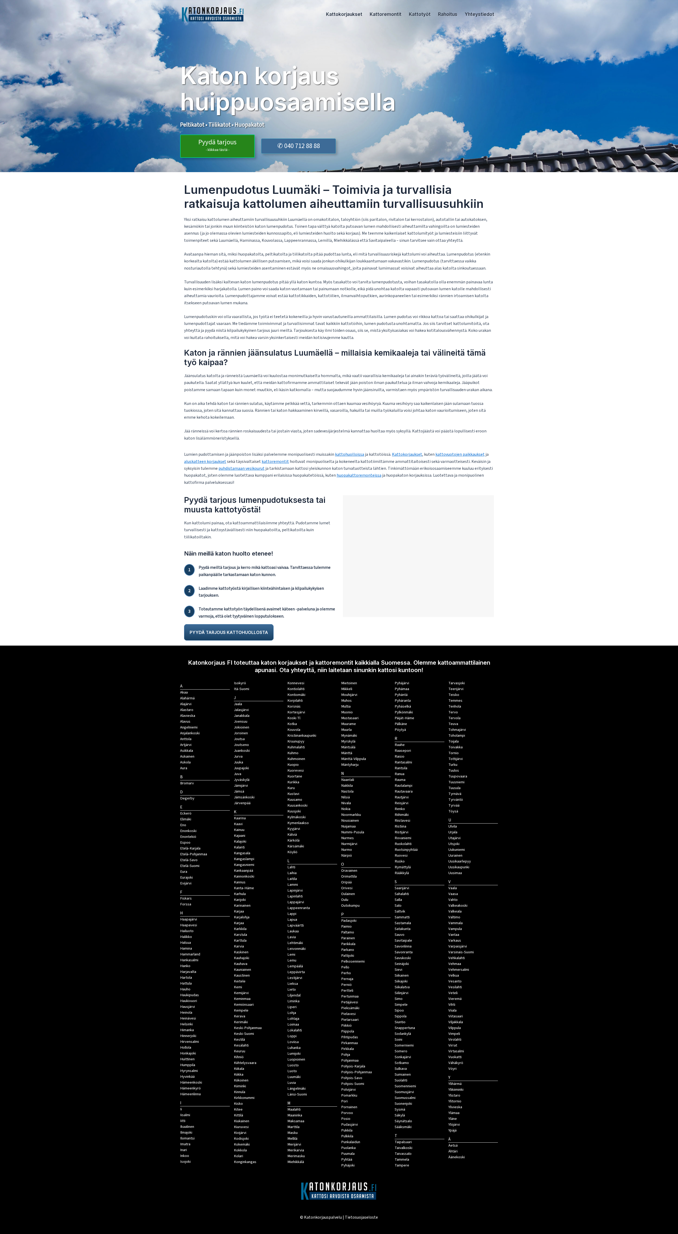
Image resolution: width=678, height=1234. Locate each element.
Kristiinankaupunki (301, 735)
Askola (185, 762)
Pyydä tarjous (217, 145)
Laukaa (293, 931)
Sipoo (399, 1010)
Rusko (400, 861)
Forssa (185, 904)
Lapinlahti (295, 896)
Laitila (292, 879)
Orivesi (347, 888)
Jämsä (239, 791)
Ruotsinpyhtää (406, 849)
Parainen (348, 938)
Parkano (347, 950)
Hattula (186, 983)
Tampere (402, 1165)
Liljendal (294, 995)
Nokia (345, 809)
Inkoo (184, 1156)
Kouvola (293, 729)
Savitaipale (403, 940)
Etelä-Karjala (190, 848)
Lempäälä (295, 966)
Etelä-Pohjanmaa (193, 854)
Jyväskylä (241, 780)
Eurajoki (186, 877)
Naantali (347, 780)
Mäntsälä (348, 747)
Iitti (182, 1121)
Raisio (399, 756)
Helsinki (186, 1024)
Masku (292, 1132)
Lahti (291, 867)
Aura (183, 768)
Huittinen (187, 1059)
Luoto (292, 1071)
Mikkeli (346, 689)
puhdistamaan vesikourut (241, 468)
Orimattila (349, 876)
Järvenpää (242, 803)
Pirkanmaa (349, 1043)
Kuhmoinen (296, 759)
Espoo (185, 842)
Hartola (186, 977)
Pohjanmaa (350, 1060)
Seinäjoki (402, 964)
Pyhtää (346, 1159)
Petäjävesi (349, 1002)
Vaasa (453, 894)
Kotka (292, 724)
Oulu (344, 899)
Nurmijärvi (349, 844)
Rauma (400, 780)
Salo (398, 905)
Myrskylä (348, 741)
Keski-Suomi (244, 1033)
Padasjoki (348, 920)
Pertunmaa (350, 996)
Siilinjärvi (401, 993)
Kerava (239, 1016)
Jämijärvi (241, 785)
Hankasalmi (189, 960)
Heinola (186, 1012)
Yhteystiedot (479, 14)
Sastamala (403, 923)
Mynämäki (349, 735)
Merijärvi (294, 1144)
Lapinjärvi (295, 890)
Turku (452, 764)
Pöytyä (400, 729)
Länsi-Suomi (297, 1094)
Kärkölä (293, 840)
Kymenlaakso (298, 823)
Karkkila (240, 929)
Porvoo (347, 1113)
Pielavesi (348, 1014)
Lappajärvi (295, 902)
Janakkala (241, 715)
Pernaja (347, 979)
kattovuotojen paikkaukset (460, 454)
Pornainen (349, 1107)
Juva (237, 774)
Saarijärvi (402, 888)
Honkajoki (188, 1053)
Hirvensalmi (189, 1041)
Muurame (348, 724)
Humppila (187, 1065)
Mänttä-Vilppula (353, 759)
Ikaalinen (187, 1126)
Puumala (348, 1153)
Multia (346, 706)
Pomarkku (349, 1095)
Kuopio (293, 764)
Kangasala (242, 853)
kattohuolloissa (349, 454)
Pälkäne (401, 724)
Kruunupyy (295, 741)
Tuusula (454, 788)
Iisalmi (185, 1115)
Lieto (291, 989)
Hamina (186, 948)
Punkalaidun (350, 1142)
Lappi (291, 913)
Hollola (185, 1047)
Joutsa (239, 739)
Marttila (293, 1127)
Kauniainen (242, 969)
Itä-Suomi (241, 689)
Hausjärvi (187, 1006)
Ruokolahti (403, 844)
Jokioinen (241, 727)
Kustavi (293, 794)
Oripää (346, 882)
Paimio (346, 926)
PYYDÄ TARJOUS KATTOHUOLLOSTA (229, 632)
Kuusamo (294, 799)
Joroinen (241, 733)
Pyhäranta (403, 700)
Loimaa (293, 1024)
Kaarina (240, 818)
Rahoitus (447, 14)
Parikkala (348, 944)
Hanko (185, 966)
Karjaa (239, 923)
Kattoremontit (386, 14)
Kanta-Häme (244, 888)
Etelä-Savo (189, 860)
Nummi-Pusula (352, 832)
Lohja (291, 1013)
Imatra (185, 1144)
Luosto (293, 1065)
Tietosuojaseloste (361, 1217)
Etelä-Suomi (189, 866)
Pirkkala (347, 1049)
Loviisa (293, 1042)
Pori (344, 1101)
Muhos (346, 700)
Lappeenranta (298, 908)
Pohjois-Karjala (353, 1066)
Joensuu (240, 721)
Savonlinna (403, 946)
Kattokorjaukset (344, 14)
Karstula (240, 934)
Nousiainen (350, 820)
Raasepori (403, 750)
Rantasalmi (403, 762)
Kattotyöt (420, 14)
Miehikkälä (295, 1162)
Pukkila (347, 1130)
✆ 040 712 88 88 (298, 146)
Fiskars (186, 898)
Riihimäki (402, 814)
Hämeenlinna (190, 1094)
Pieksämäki (350, 1008)
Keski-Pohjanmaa (248, 1028)
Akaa (184, 692)
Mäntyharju (350, 764)
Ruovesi (401, 855)
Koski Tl (293, 718)
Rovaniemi (403, 838)
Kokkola (240, 1150)
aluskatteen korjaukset (205, 461)
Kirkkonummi (244, 1098)
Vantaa (453, 934)
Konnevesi (295, 683)
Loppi (292, 1036)
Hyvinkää (187, 1076)
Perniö (346, 984)
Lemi (291, 954)
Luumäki (294, 1077)
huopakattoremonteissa (359, 475)
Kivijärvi (240, 1132)
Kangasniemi (244, 865)
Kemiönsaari (244, 1004)
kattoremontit (275, 461)
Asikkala (186, 750)
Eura (183, 871)
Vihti (451, 1004)
